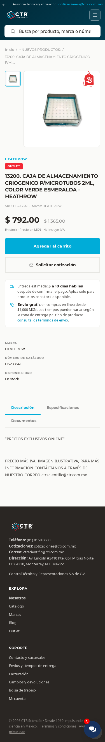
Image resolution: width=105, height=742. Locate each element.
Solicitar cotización (56, 264)
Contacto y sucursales (27, 657)
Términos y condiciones (58, 726)
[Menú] (95, 15)
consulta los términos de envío (42, 320)
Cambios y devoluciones (29, 682)
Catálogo (16, 606)
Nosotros (17, 598)
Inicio (9, 49)
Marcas (15, 614)
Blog (13, 622)
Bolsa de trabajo (22, 690)
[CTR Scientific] (17, 15)
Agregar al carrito (52, 246)
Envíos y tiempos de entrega (32, 665)
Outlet (14, 630)
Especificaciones (63, 407)
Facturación (19, 673)
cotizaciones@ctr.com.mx (55, 546)
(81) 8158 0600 (38, 539)
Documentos (23, 420)
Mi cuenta (17, 698)
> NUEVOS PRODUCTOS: (40, 49)
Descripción (22, 407)
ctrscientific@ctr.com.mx (43, 551)
